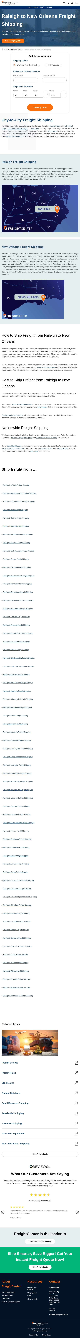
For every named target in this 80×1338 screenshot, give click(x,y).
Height (35, 91)
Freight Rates (9, 1073)
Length (15, 91)
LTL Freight (8, 1083)
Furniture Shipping (12, 1123)
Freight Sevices (10, 1062)
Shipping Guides (32, 1299)
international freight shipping (46, 438)
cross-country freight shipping (21, 438)
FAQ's (29, 1296)
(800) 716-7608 (54, 1287)
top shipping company (14, 136)
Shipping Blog (31, 1293)
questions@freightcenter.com (58, 1314)
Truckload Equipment (13, 1133)
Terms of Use (46, 1335)
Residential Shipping (13, 1113)
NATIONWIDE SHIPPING (14, 49)
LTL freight (11, 128)
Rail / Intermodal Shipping (15, 1143)
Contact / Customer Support (11, 1301)
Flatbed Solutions (11, 1093)
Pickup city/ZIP (18, 75)
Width (25, 91)
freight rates (52, 131)
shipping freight (54, 126)
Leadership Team (7, 1295)
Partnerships (6, 1298)
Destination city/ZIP (48, 75)
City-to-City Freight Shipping (40, 1241)
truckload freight (21, 128)
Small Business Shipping (15, 1103)
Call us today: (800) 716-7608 (40, 7)
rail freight (35, 128)
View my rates (40, 107)
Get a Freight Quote (13, 41)
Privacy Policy (33, 1335)
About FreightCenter (8, 1292)
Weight (51, 91)
